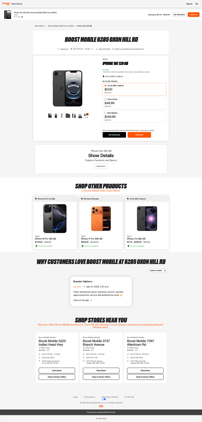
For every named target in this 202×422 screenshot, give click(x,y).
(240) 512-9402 (48, 358)
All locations (39, 26)
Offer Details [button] (101, 418)
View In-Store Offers (57, 377)
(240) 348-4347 (136, 358)
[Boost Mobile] (6, 3)
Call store (193, 15)
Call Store (139, 135)
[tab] (101, 418)
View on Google (82, 300)
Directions (57, 370)
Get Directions (114, 135)
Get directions (179, 15)
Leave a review (156, 270)
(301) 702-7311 (92, 358)
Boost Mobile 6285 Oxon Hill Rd (61, 26)
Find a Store (16, 4)
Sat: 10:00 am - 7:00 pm (83, 49)
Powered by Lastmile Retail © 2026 (101, 412)
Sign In (189, 4)
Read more (101, 166)
